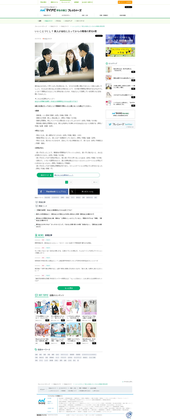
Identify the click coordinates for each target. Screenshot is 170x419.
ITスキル (58, 21)
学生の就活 (61, 398)
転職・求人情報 (95, 398)
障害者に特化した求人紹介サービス (77, 399)
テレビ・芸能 (92, 357)
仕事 (83, 197)
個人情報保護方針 (99, 414)
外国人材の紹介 (125, 409)
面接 (36, 354)
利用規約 (64, 390)
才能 (49, 354)
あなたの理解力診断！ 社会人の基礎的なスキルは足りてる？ (56, 101)
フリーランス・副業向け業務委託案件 (93, 399)
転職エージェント (93, 408)
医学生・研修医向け (86, 398)
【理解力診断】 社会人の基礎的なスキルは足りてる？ (54, 210)
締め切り (85, 357)
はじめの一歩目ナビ (87, 2)
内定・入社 (73, 388)
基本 (36, 360)
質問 (61, 360)
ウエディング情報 (62, 404)
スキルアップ (68, 21)
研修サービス (61, 411)
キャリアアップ (77, 357)
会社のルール (89, 197)
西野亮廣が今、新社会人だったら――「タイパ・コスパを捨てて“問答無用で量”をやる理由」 (63, 243)
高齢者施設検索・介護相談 (118, 406)
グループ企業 (91, 414)
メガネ (69, 360)
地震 (45, 354)
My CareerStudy (110, 404)
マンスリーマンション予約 (87, 406)
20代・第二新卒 (79, 408)
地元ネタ (41, 357)
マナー (72, 197)
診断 (40, 21)
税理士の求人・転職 (120, 408)
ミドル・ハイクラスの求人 (110, 398)
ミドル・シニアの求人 (63, 399)
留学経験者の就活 (68, 398)
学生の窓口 (43, 2)
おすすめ (70, 357)
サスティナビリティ (80, 414)
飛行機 (51, 360)
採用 (86, 414)
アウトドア (63, 357)
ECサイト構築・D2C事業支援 (99, 404)
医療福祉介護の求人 (107, 399)
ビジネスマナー (55, 197)
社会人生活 (47, 197)
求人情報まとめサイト (63, 403)
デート (41, 360)
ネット (57, 357)
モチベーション (64, 354)
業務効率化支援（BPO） (71, 411)
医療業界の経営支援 (117, 409)
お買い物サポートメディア (75, 406)
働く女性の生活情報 (117, 403)
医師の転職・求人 (86, 409)
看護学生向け (77, 398)
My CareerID (118, 404)
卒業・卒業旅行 (83, 388)
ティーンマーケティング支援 (98, 403)
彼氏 (41, 354)
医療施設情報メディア (63, 406)
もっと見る (69, 288)
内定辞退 (78, 354)
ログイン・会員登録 (125, 2)
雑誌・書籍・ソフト (127, 403)
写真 (36, 357)
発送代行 (80, 411)
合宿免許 (76, 2)
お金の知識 (93, 388)
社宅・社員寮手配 (97, 411)
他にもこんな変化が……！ (57, 175)
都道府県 (72, 354)
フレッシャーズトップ (41, 26)
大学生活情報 (108, 403)
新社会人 (78, 197)
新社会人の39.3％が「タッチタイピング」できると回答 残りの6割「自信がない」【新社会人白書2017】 (69, 225)
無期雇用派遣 (101, 409)
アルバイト (120, 398)
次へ (95, 182)
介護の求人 (108, 409)
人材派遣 (60, 408)
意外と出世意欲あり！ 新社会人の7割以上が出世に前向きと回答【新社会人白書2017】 (65, 214)
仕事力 (62, 197)
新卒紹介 (86, 408)
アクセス (73, 414)
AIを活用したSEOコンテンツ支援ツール (103, 406)
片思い (56, 360)
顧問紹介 (128, 408)
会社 (96, 197)
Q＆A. (57, 354)
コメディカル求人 (77, 409)
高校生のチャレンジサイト (85, 403)
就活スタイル (54, 2)
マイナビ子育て (88, 404)
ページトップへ (128, 381)
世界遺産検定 (70, 404)
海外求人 (101, 398)
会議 (65, 360)
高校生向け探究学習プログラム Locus (75, 401)
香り (74, 360)
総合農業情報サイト (79, 404)
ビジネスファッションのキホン (89, 354)
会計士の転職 (111, 408)
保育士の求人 (94, 409)
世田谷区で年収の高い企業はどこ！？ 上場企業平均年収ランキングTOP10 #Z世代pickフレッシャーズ (66, 261)
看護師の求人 (69, 409)
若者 (47, 357)
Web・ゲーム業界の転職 (69, 408)
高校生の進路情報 (62, 401)
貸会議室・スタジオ (87, 411)
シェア (46, 360)
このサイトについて (54, 390)
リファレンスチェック (107, 411)
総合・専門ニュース (74, 403)
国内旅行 (52, 357)
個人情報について (72, 390)
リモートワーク (80, 21)
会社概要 (67, 414)
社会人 (67, 197)
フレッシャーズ (65, 2)
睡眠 (53, 354)
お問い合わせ (96, 390)
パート (125, 398)
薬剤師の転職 (61, 409)
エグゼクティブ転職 (103, 408)
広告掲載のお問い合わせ (84, 390)
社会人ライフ (48, 21)
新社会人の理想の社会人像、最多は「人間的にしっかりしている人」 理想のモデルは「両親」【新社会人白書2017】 (69, 219)
